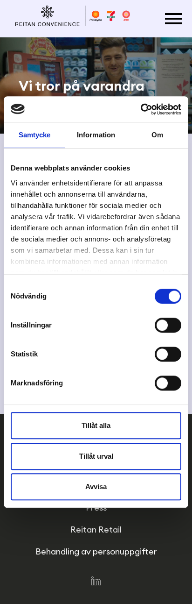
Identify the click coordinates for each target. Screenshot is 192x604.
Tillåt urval (96, 456)
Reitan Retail (96, 529)
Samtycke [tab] (35, 135)
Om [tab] (157, 135)
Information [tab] (96, 135)
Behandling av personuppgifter (96, 551)
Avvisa (96, 486)
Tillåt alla (96, 425)
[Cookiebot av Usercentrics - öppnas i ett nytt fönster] (140, 109)
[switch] (168, 325)
